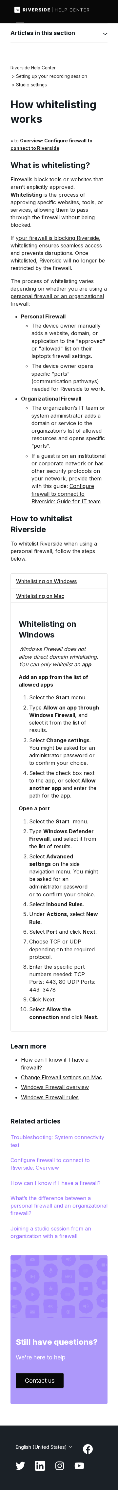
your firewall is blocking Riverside (57, 238)
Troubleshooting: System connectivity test (57, 1141)
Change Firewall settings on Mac (61, 1077)
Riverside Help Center (33, 67)
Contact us (39, 1380)
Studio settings (31, 84)
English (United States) (41, 1447)
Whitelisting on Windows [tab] (46, 581)
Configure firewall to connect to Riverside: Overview (50, 1164)
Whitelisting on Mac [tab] (40, 596)
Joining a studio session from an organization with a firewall (50, 1232)
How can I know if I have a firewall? (55, 1183)
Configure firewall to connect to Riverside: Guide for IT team (66, 493)
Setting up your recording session (51, 76)
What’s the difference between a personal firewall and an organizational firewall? (59, 1205)
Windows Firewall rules (50, 1097)
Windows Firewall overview (55, 1087)
